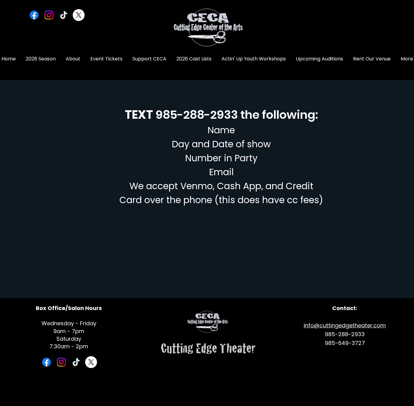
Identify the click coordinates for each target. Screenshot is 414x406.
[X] (79, 15)
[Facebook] (34, 15)
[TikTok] (64, 15)
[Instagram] (49, 15)
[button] (73, 59)
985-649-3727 (345, 343)
